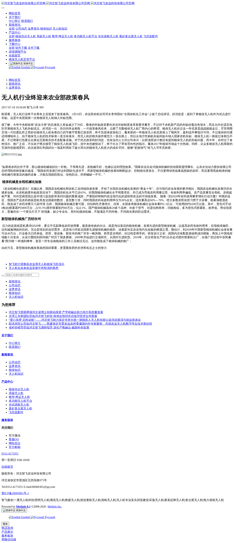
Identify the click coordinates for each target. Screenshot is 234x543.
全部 (12, 28)
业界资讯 (14, 87)
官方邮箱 (14, 447)
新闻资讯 (14, 83)
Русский (49, 67)
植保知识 (14, 293)
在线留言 (7, 466)
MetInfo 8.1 (23, 506)
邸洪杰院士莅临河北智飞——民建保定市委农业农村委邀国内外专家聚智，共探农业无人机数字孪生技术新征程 (80, 323)
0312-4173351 (9, 453)
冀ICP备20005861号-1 (15, 493)
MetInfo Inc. (55, 506)
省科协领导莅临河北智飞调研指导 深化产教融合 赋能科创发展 (49, 327)
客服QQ (14, 439)
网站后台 (14, 443)
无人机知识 (16, 296)
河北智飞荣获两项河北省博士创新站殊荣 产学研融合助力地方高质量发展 (56, 312)
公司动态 (14, 285)
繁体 (5, 524)
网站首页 (14, 79)
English (25, 67)
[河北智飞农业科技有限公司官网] (117, 3)
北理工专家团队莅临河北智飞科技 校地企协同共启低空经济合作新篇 (53, 316)
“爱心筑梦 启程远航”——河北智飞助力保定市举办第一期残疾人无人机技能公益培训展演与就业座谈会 (75, 319)
